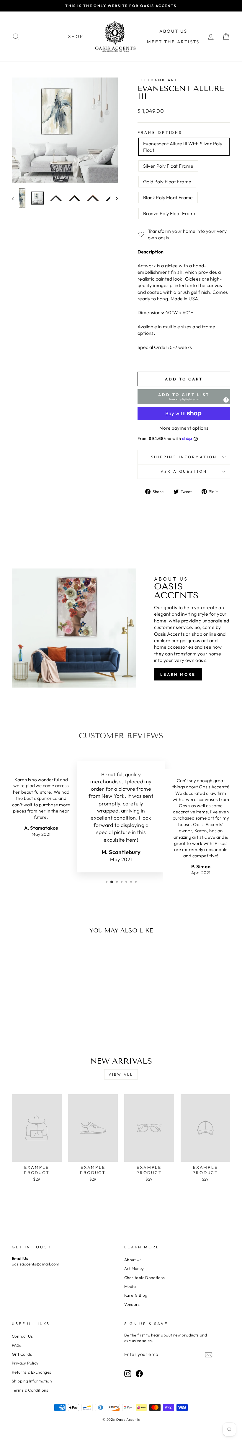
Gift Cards (22, 1354)
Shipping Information (32, 1381)
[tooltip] (226, 400)
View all (121, 1074)
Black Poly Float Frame (168, 197)
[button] (184, 396)
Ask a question (184, 471)
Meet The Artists (173, 42)
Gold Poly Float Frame (167, 181)
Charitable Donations (144, 1277)
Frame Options (160, 132)
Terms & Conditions (30, 1390)
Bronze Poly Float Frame (170, 213)
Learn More (178, 674)
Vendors (132, 1304)
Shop (76, 36)
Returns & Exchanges (31, 1372)
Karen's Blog (136, 1295)
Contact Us (22, 1336)
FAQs (17, 1345)
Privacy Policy (25, 1363)
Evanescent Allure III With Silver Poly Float (182, 147)
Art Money (134, 1268)
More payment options (184, 428)
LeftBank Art (158, 80)
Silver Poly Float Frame (168, 166)
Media (130, 1286)
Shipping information (184, 456)
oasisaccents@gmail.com (36, 1264)
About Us (173, 31)
